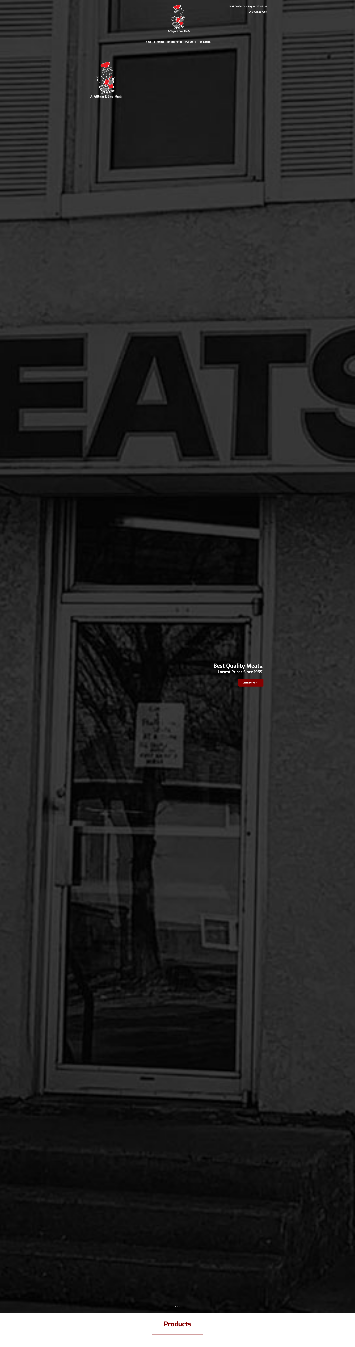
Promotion (205, 42)
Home (147, 42)
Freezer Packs (174, 42)
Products (159, 42)
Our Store (190, 42)
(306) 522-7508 (259, 11)
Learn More (249, 682)
